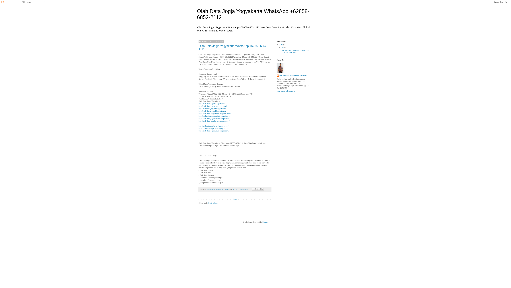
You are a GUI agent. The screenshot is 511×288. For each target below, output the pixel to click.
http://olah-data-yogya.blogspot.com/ (213, 106)
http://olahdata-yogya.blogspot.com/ (212, 109)
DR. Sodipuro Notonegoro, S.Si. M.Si (292, 76)
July (282, 48)
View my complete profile (286, 91)
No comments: (244, 189)
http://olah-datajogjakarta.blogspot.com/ (214, 131)
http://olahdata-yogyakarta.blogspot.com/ (214, 116)
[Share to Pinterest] (263, 189)
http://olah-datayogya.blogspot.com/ (212, 111)
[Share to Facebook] (260, 189)
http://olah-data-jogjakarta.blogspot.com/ (214, 121)
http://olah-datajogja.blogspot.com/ (212, 104)
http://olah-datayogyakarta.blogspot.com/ (214, 119)
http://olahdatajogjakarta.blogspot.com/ (213, 126)
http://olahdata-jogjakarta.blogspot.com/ (214, 128)
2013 (281, 45)
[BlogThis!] (255, 189)
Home (235, 199)
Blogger (265, 222)
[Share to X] (258, 189)
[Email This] (253, 189)
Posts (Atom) (213, 203)
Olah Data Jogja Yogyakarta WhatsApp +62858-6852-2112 (295, 51)
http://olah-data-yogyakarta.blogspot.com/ (215, 114)
